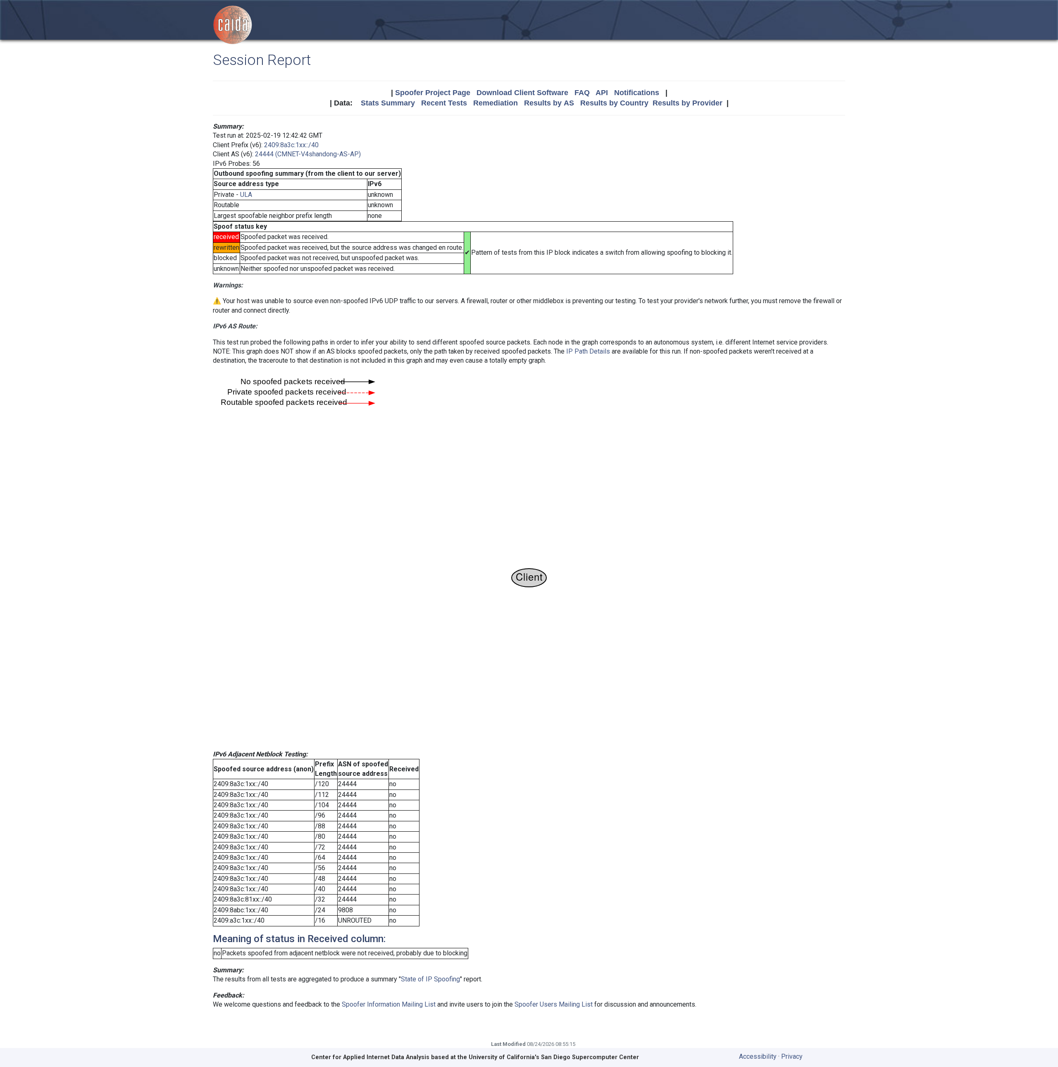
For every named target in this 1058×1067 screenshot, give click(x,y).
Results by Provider (687, 103)
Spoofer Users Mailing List (554, 1004)
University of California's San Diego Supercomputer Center (554, 1057)
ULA (246, 195)
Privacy (792, 1056)
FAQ (582, 93)
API (602, 93)
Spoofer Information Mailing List (389, 1004)
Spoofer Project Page (432, 93)
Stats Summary (388, 103)
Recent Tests (444, 103)
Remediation (495, 103)
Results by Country (614, 103)
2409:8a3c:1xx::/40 (291, 145)
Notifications (636, 93)
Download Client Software (522, 93)
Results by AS (549, 103)
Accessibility (758, 1056)
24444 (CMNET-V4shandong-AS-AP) (308, 154)
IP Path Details (588, 351)
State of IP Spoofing (430, 979)
